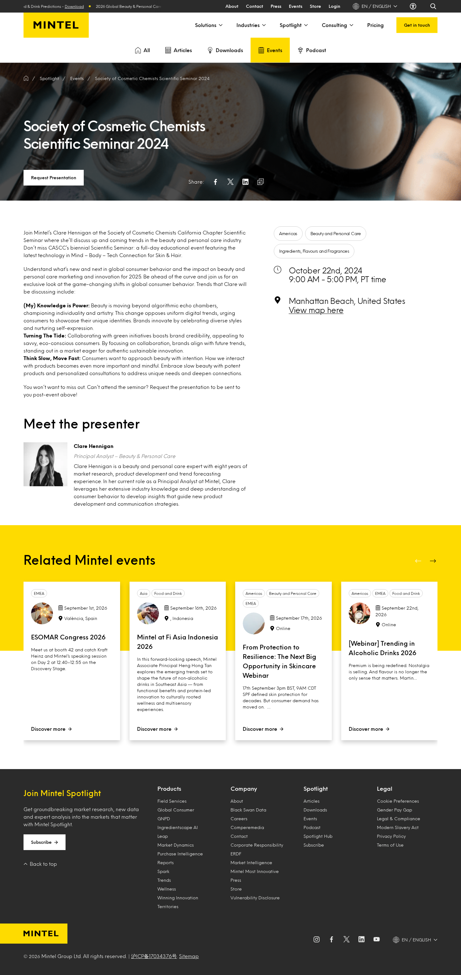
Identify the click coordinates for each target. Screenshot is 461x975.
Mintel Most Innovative (254, 871)
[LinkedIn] (361, 940)
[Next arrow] (433, 561)
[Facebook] (331, 940)
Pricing (375, 25)
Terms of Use (390, 845)
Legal (384, 788)
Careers (238, 818)
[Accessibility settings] (413, 6)
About (231, 6)
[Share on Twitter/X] (230, 182)
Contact (254, 6)
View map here (316, 310)
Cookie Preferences (398, 801)
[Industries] (263, 25)
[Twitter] (346, 940)
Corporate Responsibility (256, 845)
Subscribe (41, 842)
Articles (183, 50)
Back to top (43, 864)
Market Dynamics (175, 845)
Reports (165, 862)
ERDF (235, 853)
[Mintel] (56, 25)
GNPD (163, 818)
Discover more (48, 729)
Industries (248, 25)
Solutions (205, 25)
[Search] (433, 6)
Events (295, 6)
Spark (163, 871)
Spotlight (291, 25)
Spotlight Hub (318, 836)
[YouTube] (376, 940)
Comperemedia (247, 827)
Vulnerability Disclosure (255, 897)
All (147, 50)
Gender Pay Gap (394, 809)
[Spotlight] (305, 25)
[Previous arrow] (418, 561)
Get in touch (417, 25)
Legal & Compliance (398, 818)
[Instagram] (316, 940)
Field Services (172, 801)
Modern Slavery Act (398, 827)
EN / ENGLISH (376, 6)
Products (169, 788)
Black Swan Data (248, 809)
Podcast (316, 50)
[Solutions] (220, 25)
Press (276, 6)
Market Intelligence (251, 862)
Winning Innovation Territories (177, 902)
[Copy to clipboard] (260, 182)
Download (56, 6)
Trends (164, 880)
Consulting (334, 25)
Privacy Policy (391, 836)
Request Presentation (53, 177)
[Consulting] (351, 25)
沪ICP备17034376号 (154, 956)
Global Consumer (175, 809)
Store (315, 6)
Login (334, 6)
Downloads (229, 50)
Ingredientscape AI (177, 827)
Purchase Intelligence (180, 853)
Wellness (166, 889)
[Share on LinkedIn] (245, 182)
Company (243, 788)
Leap (162, 836)
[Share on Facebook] (215, 182)
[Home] (26, 78)
